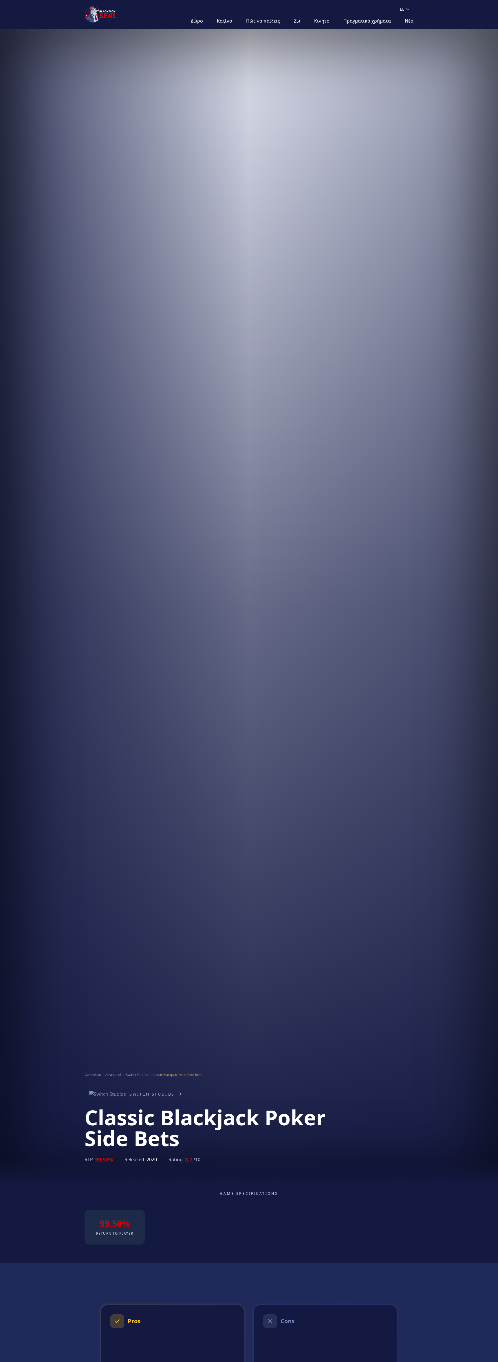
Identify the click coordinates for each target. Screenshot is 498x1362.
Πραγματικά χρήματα (367, 21)
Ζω (297, 21)
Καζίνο (224, 21)
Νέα (409, 21)
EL (402, 9)
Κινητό (321, 21)
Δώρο (197, 21)
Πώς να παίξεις (263, 21)
